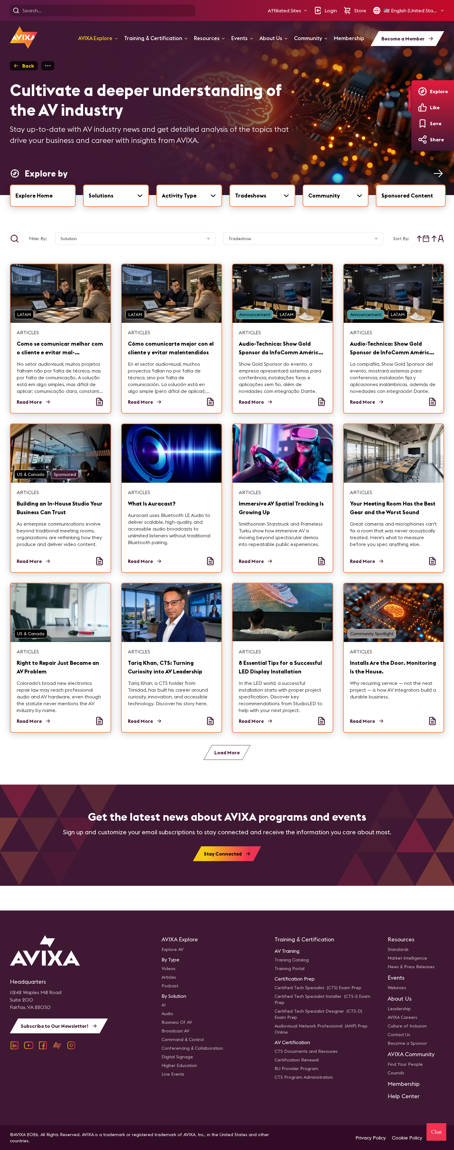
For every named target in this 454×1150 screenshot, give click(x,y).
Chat (436, 1132)
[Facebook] (43, 1045)
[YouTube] (28, 1045)
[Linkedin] (14, 1045)
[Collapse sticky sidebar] (409, 99)
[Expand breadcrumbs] (47, 66)
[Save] (422, 123)
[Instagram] (71, 1045)
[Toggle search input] (14, 238)
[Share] (422, 139)
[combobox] (116, 195)
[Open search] (16, 10)
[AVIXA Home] (24, 37)
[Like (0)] (422, 107)
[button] (287, 10)
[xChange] (57, 1045)
